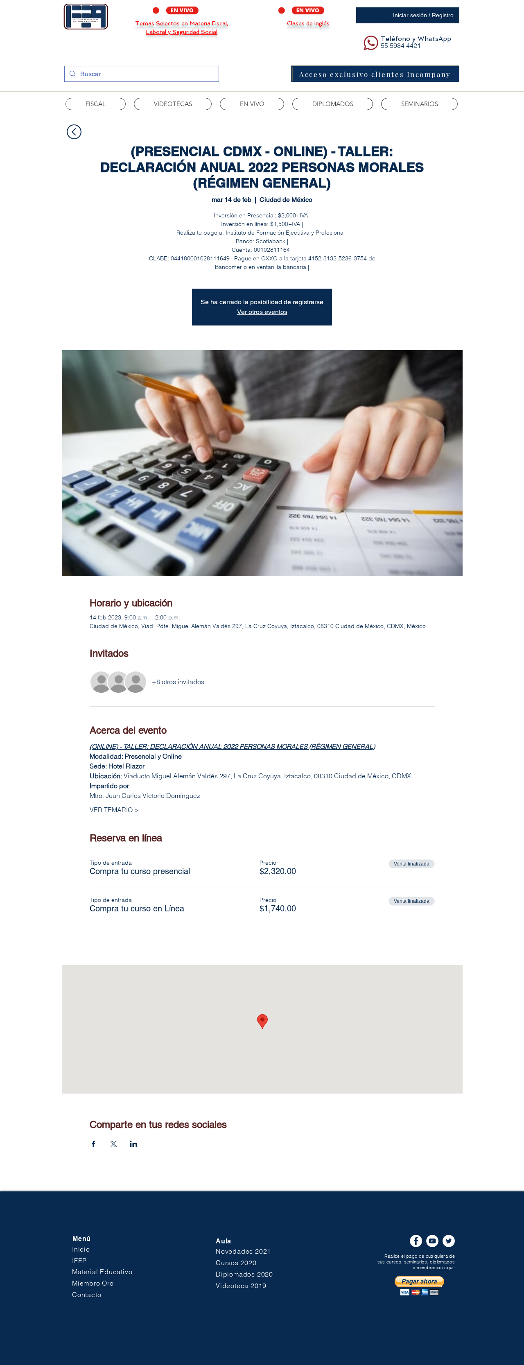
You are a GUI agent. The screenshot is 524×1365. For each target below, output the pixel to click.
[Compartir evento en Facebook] (93, 1144)
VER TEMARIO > (114, 810)
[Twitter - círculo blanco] (449, 1241)
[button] (173, 104)
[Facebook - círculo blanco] (416, 1241)
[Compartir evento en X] (113, 1144)
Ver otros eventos (262, 312)
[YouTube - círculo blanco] (432, 1241)
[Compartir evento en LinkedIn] (134, 1144)
